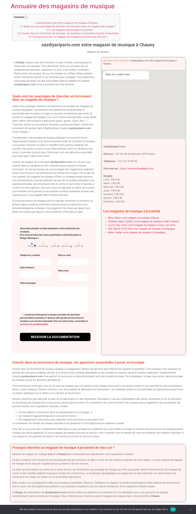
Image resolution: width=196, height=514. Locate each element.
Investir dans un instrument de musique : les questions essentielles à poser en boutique (67, 33)
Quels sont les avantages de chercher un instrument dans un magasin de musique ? (68, 26)
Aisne (115, 60)
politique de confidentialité (34, 324)
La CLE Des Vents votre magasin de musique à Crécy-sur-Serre (142, 225)
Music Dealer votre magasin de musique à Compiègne (136, 232)
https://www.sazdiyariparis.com (136, 168)
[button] (26, 17)
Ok (173, 509)
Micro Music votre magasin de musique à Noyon (133, 217)
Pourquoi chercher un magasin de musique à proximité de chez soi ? (67, 36)
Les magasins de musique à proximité (69, 29)
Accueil (106, 60)
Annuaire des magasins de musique (63, 6)
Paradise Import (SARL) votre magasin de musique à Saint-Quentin (143, 221)
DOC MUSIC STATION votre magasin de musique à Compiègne (141, 228)
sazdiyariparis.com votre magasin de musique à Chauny (66, 22)
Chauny (124, 60)
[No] (191, 509)
